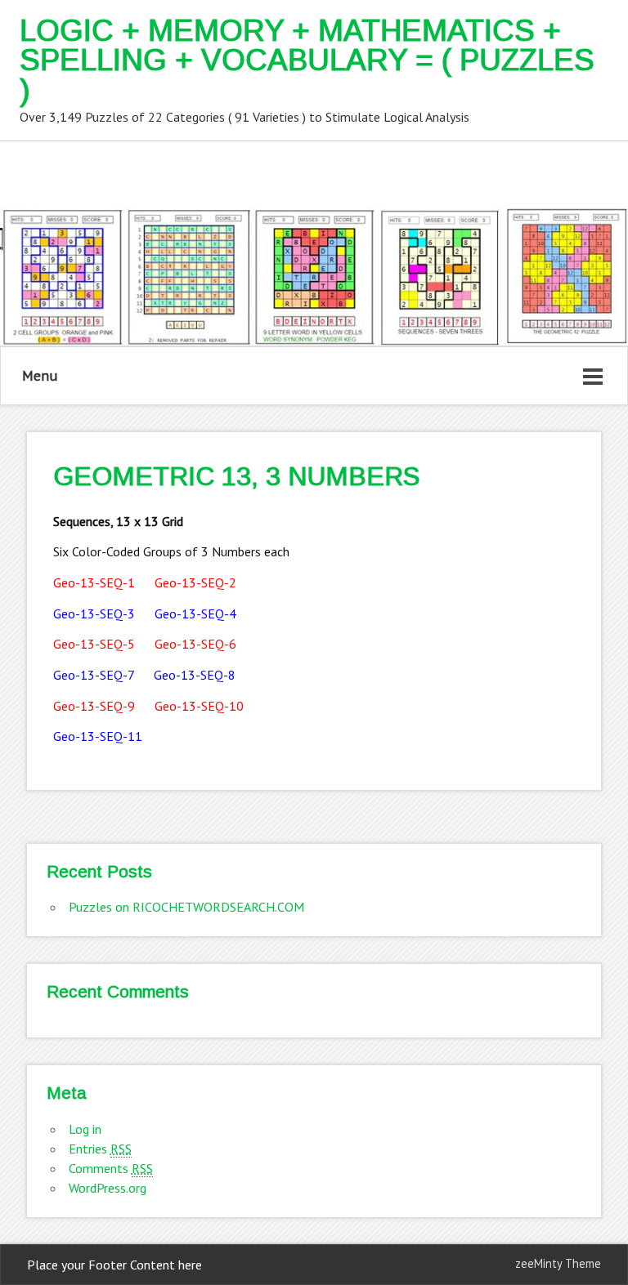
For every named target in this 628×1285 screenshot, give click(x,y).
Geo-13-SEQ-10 (199, 706)
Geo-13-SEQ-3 (94, 613)
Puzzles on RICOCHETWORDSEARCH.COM (186, 907)
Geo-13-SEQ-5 (94, 644)
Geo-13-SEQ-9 (94, 706)
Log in (85, 1129)
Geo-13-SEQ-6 (195, 644)
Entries (100, 1148)
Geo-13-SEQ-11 (97, 736)
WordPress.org (107, 1188)
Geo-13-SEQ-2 (195, 582)
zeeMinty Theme (558, 1263)
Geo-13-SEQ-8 (195, 675)
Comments (111, 1168)
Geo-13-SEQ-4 (195, 613)
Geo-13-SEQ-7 (93, 675)
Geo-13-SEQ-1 (94, 582)
